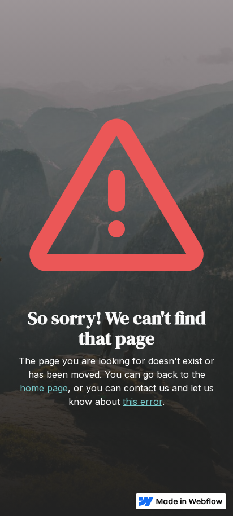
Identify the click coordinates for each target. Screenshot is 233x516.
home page (44, 388)
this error (142, 401)
